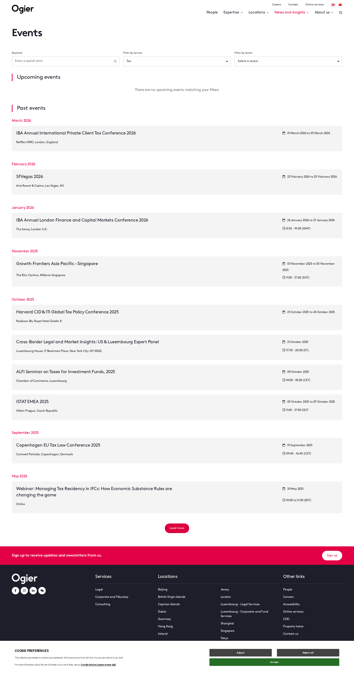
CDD (286, 619)
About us (322, 12)
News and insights (290, 12)
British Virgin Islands (171, 597)
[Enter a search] (340, 12)
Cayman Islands (169, 604)
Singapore (228, 631)
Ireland (163, 633)
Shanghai (227, 623)
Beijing (162, 589)
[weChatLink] (42, 590)
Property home (293, 626)
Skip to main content (30, 4)
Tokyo (224, 638)
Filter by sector (243, 53)
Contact (293, 4)
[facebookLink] (15, 590)
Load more (177, 528)
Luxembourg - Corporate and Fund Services (244, 614)
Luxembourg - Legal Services (240, 604)
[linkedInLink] (33, 590)
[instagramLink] (24, 590)
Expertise (231, 12)
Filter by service (132, 53)
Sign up (332, 555)
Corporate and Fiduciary (111, 597)
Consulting (102, 604)
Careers (276, 4)
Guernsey (164, 619)
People (212, 12)
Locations (257, 12)
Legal (99, 589)
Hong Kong (165, 626)
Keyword (17, 53)
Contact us (290, 633)
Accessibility (291, 604)
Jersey (225, 589)
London (226, 597)
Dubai (162, 611)
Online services (315, 4)
